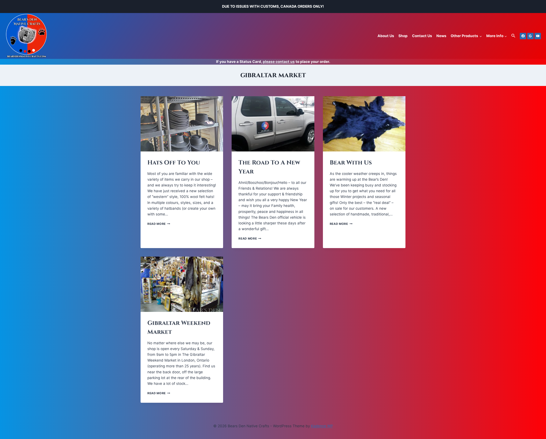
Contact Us (422, 36)
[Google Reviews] (530, 36)
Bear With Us (351, 163)
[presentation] (182, 123)
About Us (386, 36)
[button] (513, 36)
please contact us (279, 62)
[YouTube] (537, 36)
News (441, 36)
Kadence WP (322, 426)
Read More (158, 223)
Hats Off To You (173, 163)
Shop (403, 36)
